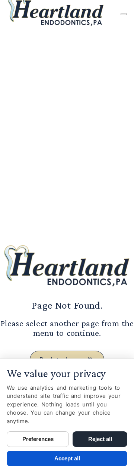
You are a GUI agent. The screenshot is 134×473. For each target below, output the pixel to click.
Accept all (67, 458)
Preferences (38, 439)
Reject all (100, 439)
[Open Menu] (124, 14)
